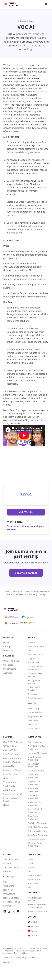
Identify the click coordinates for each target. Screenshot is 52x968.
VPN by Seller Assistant (34, 681)
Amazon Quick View (12, 758)
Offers (6, 778)
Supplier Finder (35, 716)
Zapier (31, 859)
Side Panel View (10, 754)
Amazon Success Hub (38, 911)
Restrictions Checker (12, 770)
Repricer (32, 642)
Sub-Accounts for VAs (13, 794)
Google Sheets (34, 875)
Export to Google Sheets (11, 799)
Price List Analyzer (36, 646)
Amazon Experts (10, 867)
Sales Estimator (10, 774)
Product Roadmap (11, 901)
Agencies (7, 673)
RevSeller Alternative (37, 823)
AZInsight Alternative (37, 831)
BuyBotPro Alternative (38, 827)
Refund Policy (8, 962)
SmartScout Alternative (33, 817)
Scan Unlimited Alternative (35, 810)
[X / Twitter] (13, 911)
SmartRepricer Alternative (34, 758)
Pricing (6, 646)
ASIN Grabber (9, 790)
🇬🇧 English (33, 922)
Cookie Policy (33, 957)
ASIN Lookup (34, 708)
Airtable (31, 867)
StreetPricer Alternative (33, 765)
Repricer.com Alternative (34, 783)
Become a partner (26, 572)
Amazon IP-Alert (10, 750)
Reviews (7, 905)
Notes (6, 805)
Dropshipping (9, 669)
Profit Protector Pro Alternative (36, 747)
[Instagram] (9, 911)
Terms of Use (8, 957)
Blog (5, 881)
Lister (30, 650)
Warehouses (33, 662)
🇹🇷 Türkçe (32, 935)
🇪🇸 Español (33, 931)
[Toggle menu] (46, 4)
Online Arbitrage (11, 661)
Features (7, 737)
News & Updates (11, 897)
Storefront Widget (11, 762)
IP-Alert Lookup (35, 712)
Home (6, 642)
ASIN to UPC (33, 720)
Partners (7, 863)
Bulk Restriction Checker (35, 688)
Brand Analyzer (35, 698)
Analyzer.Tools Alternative (34, 803)
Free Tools (33, 703)
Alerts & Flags (9, 766)
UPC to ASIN (33, 724)
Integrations (34, 854)
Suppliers (32, 658)
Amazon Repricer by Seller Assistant (37, 906)
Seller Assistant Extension (35, 668)
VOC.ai (6, 65)
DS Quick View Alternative (34, 844)
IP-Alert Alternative (36, 839)
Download (8, 650)
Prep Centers (34, 883)
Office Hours (9, 893)
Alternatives (34, 737)
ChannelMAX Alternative (34, 797)
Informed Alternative (37, 753)
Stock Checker (9, 786)
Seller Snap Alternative (33, 776)
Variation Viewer (10, 782)
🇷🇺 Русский (33, 926)
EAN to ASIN (33, 728)
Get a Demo (8, 885)
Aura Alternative (35, 742)
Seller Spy (32, 694)
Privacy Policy (21, 957)
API (29, 887)
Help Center (8, 889)
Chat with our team (15, 594)
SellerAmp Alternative (38, 835)
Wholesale (8, 665)
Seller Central (34, 879)
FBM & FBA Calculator (13, 742)
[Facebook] (4, 911)
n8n (29, 871)
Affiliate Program (11, 859)
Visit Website (26, 512)
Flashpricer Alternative (33, 790)
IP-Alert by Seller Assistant (35, 675)
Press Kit (7, 871)
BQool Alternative (36, 770)
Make (30, 863)
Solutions (8, 656)
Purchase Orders (35, 654)
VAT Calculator (10, 746)
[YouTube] (18, 911)
